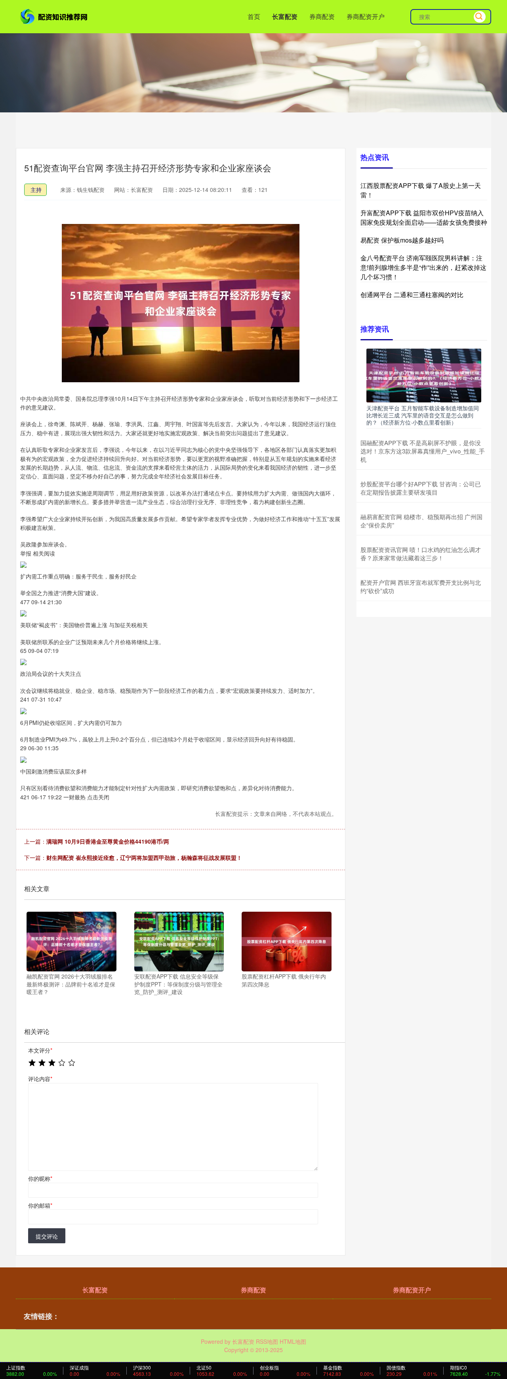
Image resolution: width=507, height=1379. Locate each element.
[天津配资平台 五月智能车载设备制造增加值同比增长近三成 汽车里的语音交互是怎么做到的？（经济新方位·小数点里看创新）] (423, 375)
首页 (254, 16)
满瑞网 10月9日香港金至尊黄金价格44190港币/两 (107, 841)
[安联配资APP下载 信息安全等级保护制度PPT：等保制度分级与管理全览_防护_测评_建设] (179, 941)
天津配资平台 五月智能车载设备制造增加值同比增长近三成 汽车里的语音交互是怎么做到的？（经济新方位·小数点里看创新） (422, 415)
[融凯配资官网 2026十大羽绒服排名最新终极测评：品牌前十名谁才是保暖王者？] (71, 941)
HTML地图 (293, 1341)
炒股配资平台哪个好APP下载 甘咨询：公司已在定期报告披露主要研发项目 (420, 488)
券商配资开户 (366, 16)
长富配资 (284, 16)
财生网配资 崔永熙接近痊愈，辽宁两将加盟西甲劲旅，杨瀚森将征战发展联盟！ (144, 857)
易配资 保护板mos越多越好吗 (402, 240)
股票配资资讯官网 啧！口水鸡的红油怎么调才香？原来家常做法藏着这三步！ (420, 553)
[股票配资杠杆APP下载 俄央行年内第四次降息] (287, 941)
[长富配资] (54, 16)
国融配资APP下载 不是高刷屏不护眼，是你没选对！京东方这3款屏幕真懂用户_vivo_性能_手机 (422, 450)
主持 (36, 189)
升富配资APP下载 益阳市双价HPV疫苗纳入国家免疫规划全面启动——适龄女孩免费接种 (423, 217)
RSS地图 (267, 1341)
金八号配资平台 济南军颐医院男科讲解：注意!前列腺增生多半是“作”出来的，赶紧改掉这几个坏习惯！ (423, 267)
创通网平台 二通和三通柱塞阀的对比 (411, 294)
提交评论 (47, 1236)
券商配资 (322, 16)
